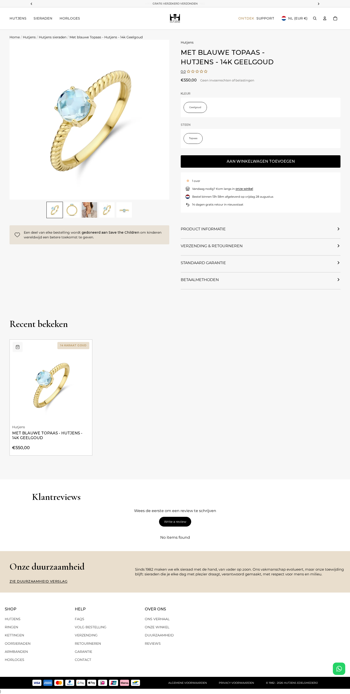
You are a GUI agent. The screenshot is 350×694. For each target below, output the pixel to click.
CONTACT (83, 660)
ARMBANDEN (16, 651)
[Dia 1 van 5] (54, 210)
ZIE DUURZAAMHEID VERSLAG (38, 581)
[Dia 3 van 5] (89, 210)
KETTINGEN (14, 635)
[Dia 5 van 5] (124, 210)
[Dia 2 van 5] (72, 210)
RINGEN (11, 627)
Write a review (175, 521)
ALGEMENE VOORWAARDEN (187, 682)
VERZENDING (86, 635)
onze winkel (244, 189)
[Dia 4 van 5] (107, 210)
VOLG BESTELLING (90, 627)
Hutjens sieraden (52, 37)
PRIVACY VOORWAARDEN (236, 682)
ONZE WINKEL (157, 627)
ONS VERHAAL (157, 619)
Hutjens (29, 37)
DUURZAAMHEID (159, 635)
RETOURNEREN (88, 643)
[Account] (325, 18)
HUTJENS (12, 619)
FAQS (79, 619)
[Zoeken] (315, 18)
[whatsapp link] (339, 669)
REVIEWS (153, 643)
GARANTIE (83, 651)
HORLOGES (14, 660)
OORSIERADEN (17, 643)
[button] (197, 71)
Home (15, 37)
